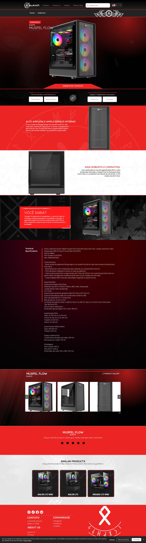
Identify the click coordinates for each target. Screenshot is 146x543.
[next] (120, 397)
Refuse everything (123, 539)
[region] (45, 483)
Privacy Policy (27, 540)
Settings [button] (112, 539)
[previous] (26, 397)
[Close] (143, 539)
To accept (136, 539)
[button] (46, 5)
